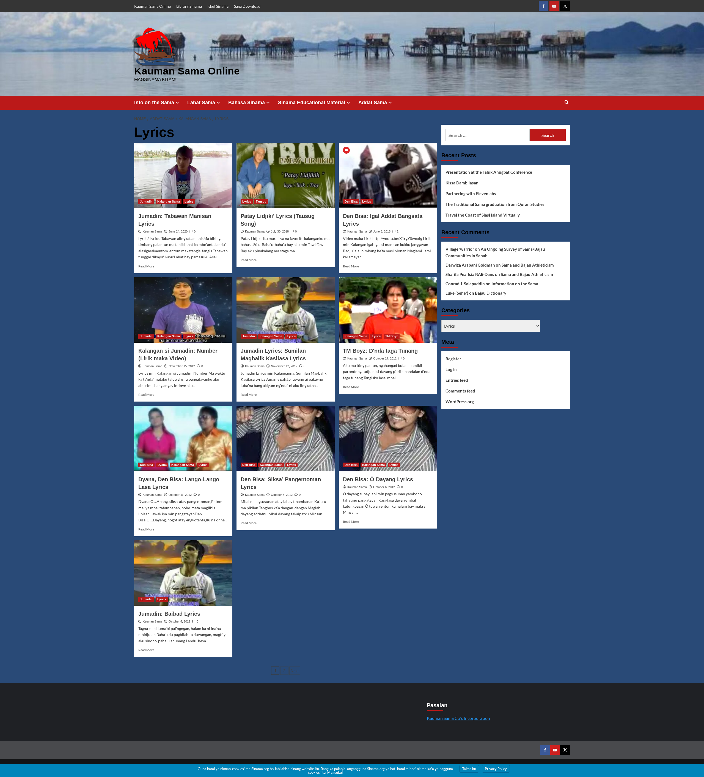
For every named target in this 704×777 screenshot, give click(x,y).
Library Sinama (189, 6)
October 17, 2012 (385, 358)
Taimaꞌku (469, 769)
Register (453, 358)
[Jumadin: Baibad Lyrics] (183, 573)
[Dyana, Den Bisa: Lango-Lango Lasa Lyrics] (183, 438)
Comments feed (460, 390)
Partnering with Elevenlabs (471, 193)
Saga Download (247, 6)
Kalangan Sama (168, 201)
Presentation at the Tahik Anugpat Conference (489, 172)
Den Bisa (351, 201)
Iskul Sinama (218, 6)
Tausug (261, 201)
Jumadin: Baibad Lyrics (169, 614)
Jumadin (146, 201)
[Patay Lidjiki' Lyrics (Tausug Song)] (286, 175)
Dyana (162, 464)
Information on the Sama (514, 283)
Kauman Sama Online (152, 6)
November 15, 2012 (182, 366)
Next (295, 670)
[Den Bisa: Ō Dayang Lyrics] (388, 438)
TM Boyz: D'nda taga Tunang (380, 351)
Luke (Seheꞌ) (457, 293)
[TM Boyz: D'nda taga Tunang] (388, 310)
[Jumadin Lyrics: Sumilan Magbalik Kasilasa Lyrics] (286, 310)
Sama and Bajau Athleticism (528, 264)
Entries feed (457, 380)
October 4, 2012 (179, 621)
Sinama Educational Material (311, 102)
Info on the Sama (154, 102)
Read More (146, 266)
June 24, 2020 (178, 231)
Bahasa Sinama (246, 102)
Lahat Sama (201, 102)
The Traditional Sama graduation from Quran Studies (495, 204)
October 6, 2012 (282, 494)
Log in (451, 369)
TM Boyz (391, 336)
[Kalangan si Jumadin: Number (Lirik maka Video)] (183, 310)
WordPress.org (460, 401)
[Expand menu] (177, 102)
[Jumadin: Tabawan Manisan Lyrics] (183, 175)
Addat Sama (372, 102)
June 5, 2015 (382, 231)
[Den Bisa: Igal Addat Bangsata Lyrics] (388, 175)
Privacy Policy (496, 769)
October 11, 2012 (180, 494)
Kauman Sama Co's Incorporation (458, 718)
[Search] (566, 102)
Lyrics (189, 201)
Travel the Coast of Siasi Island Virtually (483, 214)
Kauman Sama (152, 231)
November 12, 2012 (284, 366)
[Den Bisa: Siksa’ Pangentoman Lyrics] (286, 438)
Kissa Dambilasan (462, 182)
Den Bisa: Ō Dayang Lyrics (378, 479)
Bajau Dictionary (490, 293)
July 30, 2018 (280, 231)
